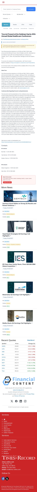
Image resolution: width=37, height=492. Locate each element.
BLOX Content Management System (13, 489)
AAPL (3, 349)
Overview (5, 28)
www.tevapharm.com (24, 87)
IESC (8, 277)
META (3, 360)
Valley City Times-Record (14, 486)
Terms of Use (4, 487)
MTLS (8, 306)
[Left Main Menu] (3, 2)
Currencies (16, 28)
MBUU (8, 334)
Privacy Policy (30, 394)
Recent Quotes (6, 14)
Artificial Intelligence (10, 214)
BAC (3, 354)
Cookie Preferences (30, 487)
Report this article (7, 182)
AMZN (3, 346)
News (10, 28)
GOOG (4, 357)
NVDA (3, 365)
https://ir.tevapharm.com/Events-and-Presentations (23, 62)
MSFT (3, 363)
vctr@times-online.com (13, 469)
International (24, 28)
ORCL (3, 368)
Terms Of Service (20, 396)
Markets (6, 24)
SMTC (8, 216)
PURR (8, 247)
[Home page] (18, 457)
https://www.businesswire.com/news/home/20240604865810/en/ (16, 142)
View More (30, 340)
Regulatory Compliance (15, 244)
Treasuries (31, 28)
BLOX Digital (26, 489)
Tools (30, 24)
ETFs (23, 24)
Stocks (15, 24)
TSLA (3, 371)
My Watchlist (20, 14)
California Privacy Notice (20, 487)
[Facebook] (16, 401)
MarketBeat (7, 211)
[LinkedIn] (21, 401)
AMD (3, 352)
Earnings (8, 244)
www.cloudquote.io (18, 390)
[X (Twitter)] (12, 401)
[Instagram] (25, 401)
